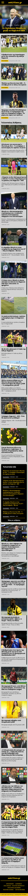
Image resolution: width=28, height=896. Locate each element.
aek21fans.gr (14, 878)
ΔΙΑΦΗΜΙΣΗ (18, 883)
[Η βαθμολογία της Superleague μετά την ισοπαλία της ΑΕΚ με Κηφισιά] (14, 43)
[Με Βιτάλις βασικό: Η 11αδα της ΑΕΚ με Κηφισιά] (14, 338)
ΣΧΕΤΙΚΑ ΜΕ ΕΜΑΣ (20, 889)
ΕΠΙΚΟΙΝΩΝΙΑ (10, 883)
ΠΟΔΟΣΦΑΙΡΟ (5, 60)
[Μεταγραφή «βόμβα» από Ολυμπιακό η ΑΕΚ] (14, 709)
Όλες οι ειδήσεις (14, 520)
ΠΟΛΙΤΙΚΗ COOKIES (8, 889)
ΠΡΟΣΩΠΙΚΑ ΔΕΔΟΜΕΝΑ (14, 887)
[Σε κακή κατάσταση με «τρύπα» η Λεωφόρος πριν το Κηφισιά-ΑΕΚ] (14, 305)
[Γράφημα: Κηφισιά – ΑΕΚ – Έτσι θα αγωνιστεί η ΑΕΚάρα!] (14, 405)
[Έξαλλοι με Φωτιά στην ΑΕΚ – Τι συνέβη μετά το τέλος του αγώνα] (14, 72)
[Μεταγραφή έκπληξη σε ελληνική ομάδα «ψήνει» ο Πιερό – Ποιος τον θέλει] (14, 606)
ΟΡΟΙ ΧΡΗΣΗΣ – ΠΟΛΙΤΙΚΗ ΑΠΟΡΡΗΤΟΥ (14, 885)
